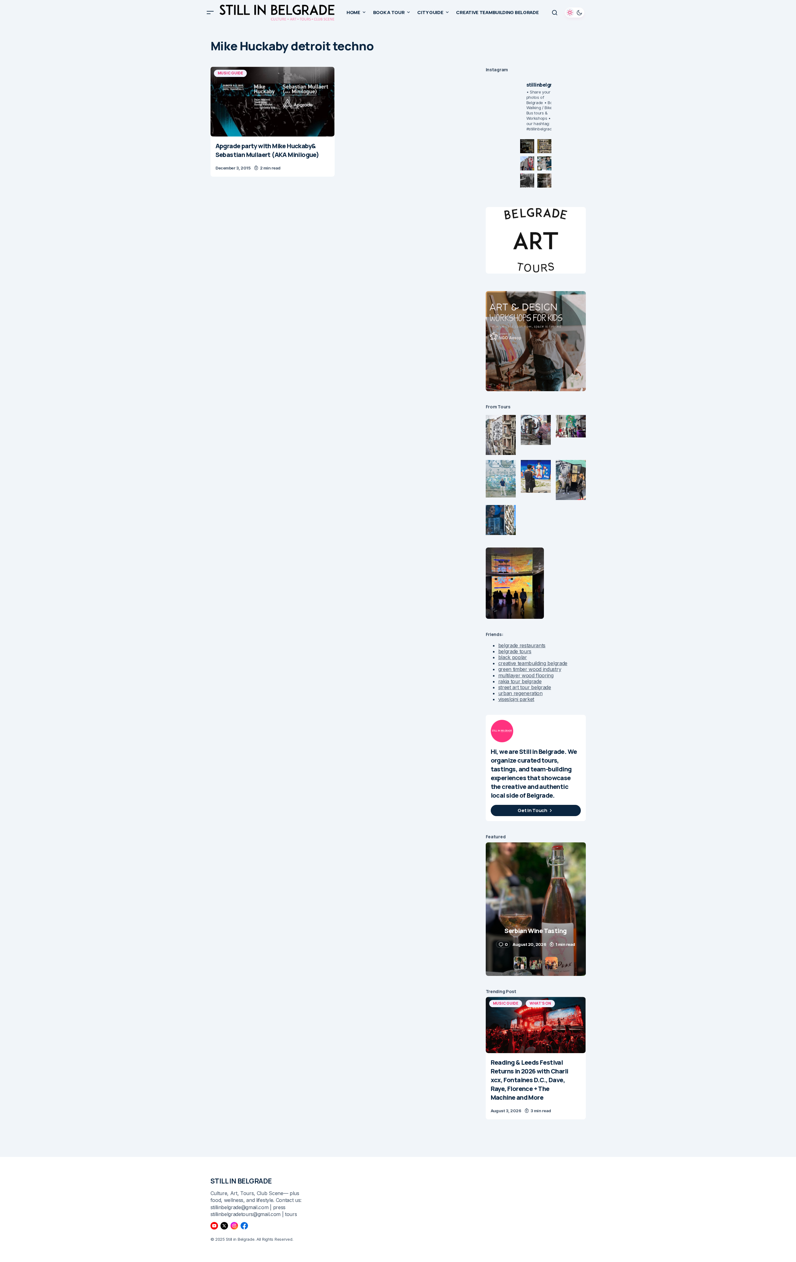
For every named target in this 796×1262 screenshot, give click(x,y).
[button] (210, 12)
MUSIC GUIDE (230, 73)
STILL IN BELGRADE (241, 1181)
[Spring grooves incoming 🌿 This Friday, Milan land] (544, 163)
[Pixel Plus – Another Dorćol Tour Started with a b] (527, 181)
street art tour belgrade (524, 687)
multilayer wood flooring (526, 675)
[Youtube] (214, 1226)
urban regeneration (520, 693)
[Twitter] (224, 1226)
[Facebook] (244, 1226)
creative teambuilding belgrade (532, 663)
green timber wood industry (529, 669)
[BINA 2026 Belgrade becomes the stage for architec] (544, 181)
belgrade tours (515, 651)
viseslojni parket (516, 699)
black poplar (512, 657)
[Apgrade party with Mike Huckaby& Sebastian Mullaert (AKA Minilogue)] (272, 101)
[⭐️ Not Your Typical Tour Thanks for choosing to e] (527, 163)
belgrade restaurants (522, 645)
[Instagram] (234, 1226)
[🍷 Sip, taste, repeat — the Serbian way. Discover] (527, 146)
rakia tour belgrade (520, 681)
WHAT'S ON (540, 1003)
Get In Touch (532, 810)
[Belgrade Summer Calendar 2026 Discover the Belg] (544, 146)
